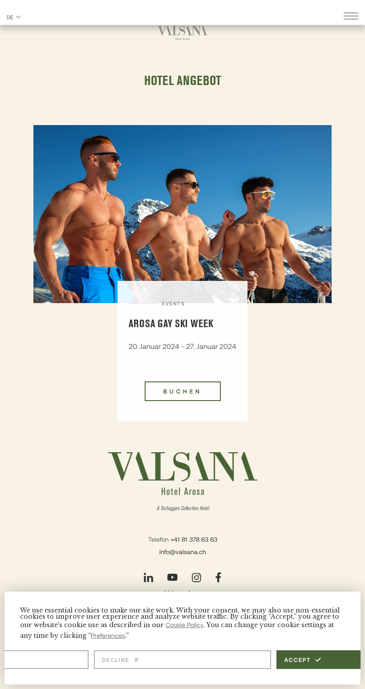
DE (10, 17)
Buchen (182, 391)
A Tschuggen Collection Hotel (183, 508)
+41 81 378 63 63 (193, 539)
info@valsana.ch (182, 551)
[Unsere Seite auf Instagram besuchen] (196, 577)
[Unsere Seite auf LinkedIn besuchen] (148, 577)
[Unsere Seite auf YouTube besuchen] (172, 577)
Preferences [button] (108, 635)
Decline (116, 660)
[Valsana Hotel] (183, 32)
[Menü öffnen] (351, 17)
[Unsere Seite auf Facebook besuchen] (218, 577)
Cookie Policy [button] (184, 624)
